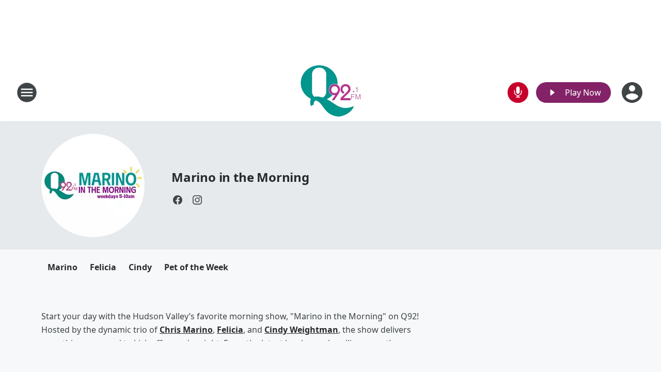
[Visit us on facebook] (177, 200)
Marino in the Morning (240, 176)
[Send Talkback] (518, 92)
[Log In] (633, 92)
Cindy (140, 267)
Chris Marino (186, 329)
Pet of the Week (196, 267)
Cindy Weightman (301, 329)
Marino (62, 267)
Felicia (103, 267)
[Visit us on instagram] (197, 200)
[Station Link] (330, 92)
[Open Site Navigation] (27, 92)
